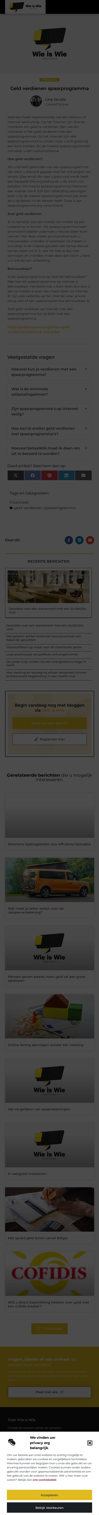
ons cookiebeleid (44, 1479)
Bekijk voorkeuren (49, 1507)
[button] (89, 1443)
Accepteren (49, 1495)
